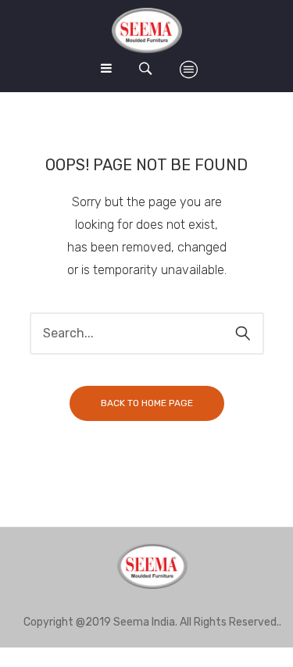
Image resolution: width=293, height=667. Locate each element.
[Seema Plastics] (147, 30)
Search (243, 333)
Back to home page (147, 403)
